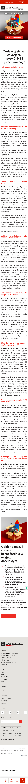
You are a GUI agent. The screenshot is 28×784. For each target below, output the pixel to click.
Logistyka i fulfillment (6, 659)
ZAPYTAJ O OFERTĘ (8, 616)
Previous (1, 2)
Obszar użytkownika (6, 698)
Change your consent (7, 735)
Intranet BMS (18, 735)
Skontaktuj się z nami (13, 37)
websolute (24, 755)
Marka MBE (4, 679)
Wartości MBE (4, 676)
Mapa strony (5, 730)
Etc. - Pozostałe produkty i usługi (9, 662)
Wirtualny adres (5, 660)
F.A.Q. (2, 690)
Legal (13, 730)
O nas (2, 672)
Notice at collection (8, 770)
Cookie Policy (18, 733)
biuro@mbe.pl (4, 753)
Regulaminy (4, 664)
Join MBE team (22, 782)
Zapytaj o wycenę (11, 782)
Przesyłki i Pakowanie (6, 657)
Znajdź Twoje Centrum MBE (17, 781)
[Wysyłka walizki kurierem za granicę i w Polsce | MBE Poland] (14, 8)
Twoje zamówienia (5, 702)
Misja (2, 674)
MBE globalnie (15, 727)
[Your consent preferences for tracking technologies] (26, 587)
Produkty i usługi (5, 678)
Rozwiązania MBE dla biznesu (8, 655)
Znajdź (14, 18)
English (6, 727)
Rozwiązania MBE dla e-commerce (9, 653)
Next (26, 2)
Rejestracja (3, 703)
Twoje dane (4, 700)
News (2, 681)
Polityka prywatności (7, 733)
